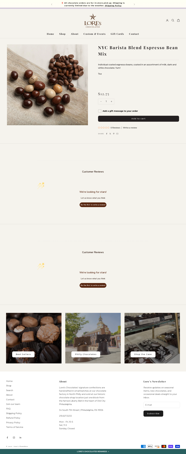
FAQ (8, 409)
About (75, 33)
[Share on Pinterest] (114, 134)
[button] (93, 451)
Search (9, 390)
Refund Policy (13, 418)
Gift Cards (117, 33)
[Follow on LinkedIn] (20, 437)
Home (50, 33)
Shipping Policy (14, 413)
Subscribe (153, 413)
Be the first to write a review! (93, 205)
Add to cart (138, 118)
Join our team (13, 404)
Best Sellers (23, 354)
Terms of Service (14, 427)
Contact (134, 33)
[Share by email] (117, 134)
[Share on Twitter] (110, 134)
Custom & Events (95, 33)
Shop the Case (143, 354)
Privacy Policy (13, 422)
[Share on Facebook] (107, 134)
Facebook (83, 4)
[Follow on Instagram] (14, 437)
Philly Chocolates (86, 354)
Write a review (130, 128)
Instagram (99, 4)
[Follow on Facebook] (7, 437)
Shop (62, 33)
